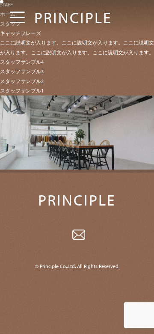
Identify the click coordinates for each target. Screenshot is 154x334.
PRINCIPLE (73, 17)
